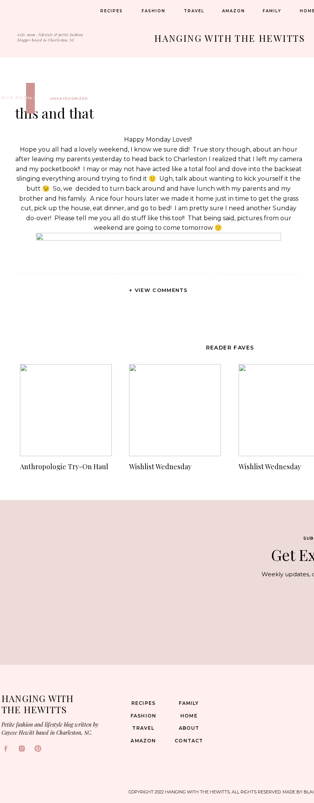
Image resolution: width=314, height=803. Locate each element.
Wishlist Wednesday (160, 466)
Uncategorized (69, 98)
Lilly (232, 407)
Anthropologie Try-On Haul (64, 466)
